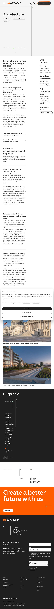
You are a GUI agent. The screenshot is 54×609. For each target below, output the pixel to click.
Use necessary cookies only (27, 316)
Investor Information (6, 585)
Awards (4, 587)
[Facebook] (15, 534)
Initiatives (21, 588)
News (38, 590)
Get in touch (8, 510)
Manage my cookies (27, 312)
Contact (38, 579)
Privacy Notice (26, 303)
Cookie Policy (36, 303)
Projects (21, 587)
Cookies (4, 601)
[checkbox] (29, 553)
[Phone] (13, 534)
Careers (38, 582)
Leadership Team (6, 582)
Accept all (27, 308)
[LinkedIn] (18, 534)
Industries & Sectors (23, 579)
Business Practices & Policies (8, 584)
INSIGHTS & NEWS (40, 586)
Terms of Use (43, 556)
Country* (31, 547)
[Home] (14, 3)
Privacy (14, 601)
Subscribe (33, 568)
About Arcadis (5, 579)
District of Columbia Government (14, 258)
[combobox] (40, 550)
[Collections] (30, 3)
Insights (38, 588)
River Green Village (8, 220)
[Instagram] (20, 534)
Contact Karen (47, 112)
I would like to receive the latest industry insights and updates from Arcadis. (40, 554)
